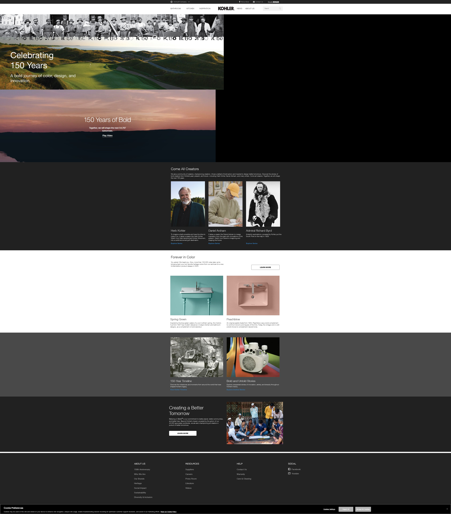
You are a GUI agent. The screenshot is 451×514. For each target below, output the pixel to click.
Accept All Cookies (363, 509)
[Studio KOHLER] (273, 2)
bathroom (176, 8)
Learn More (265, 267)
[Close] (447, 508)
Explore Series (176, 243)
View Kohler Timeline (178, 390)
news (239, 8)
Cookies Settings (329, 509)
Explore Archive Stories (236, 390)
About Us (249, 8)
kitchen (190, 8)
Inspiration (204, 8)
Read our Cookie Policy (169, 511)
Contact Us (259, 2)
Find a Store (245, 2)
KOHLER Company (180, 2)
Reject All (346, 509)
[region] (225, 509)
